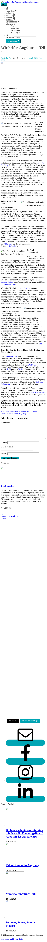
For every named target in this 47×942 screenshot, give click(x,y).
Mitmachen (15, 28)
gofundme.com (9, 284)
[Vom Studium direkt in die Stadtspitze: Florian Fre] (23, 534)
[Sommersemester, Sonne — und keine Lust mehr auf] (23, 601)
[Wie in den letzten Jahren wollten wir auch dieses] (23, 623)
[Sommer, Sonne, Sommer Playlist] (15, 917)
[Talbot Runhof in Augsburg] (15, 860)
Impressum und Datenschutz (12, 939)
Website (4, 453)
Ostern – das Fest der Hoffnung (19, 411)
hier (40, 344)
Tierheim (21, 369)
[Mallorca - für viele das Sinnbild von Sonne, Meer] (23, 708)
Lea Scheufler (6, 58)
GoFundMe (12, 246)
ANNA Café (32, 365)
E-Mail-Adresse (7, 447)
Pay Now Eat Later (38, 392)
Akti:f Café (8, 244)
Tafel (9, 369)
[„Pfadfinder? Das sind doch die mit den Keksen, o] (23, 647)
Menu (4, 4)
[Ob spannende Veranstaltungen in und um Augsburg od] (23, 667)
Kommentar (6, 423)
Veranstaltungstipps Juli (21, 893)
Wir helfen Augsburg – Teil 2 (16, 413)
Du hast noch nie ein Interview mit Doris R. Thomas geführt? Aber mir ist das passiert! (24, 833)
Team (13, 26)
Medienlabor (15, 30)
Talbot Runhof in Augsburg (22, 865)
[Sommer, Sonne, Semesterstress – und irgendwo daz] (23, 579)
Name (4, 442)
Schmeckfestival (7, 282)
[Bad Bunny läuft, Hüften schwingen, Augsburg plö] (23, 557)
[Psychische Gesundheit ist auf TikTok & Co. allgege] (23, 687)
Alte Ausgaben (16, 33)
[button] (7, 35)
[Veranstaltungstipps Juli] (15, 889)
